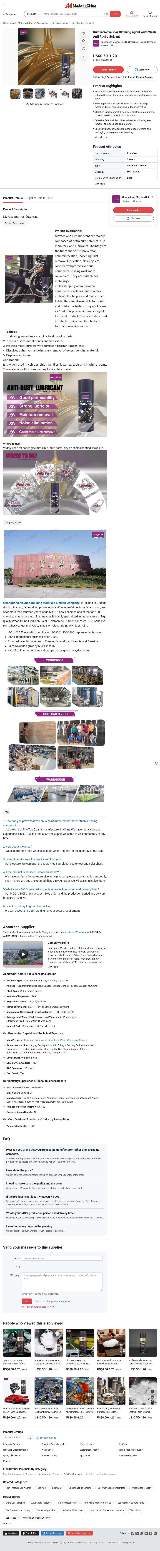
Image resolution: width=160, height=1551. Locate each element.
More (6, 1523)
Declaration (113, 1542)
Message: (15, 1275)
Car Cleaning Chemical (83, 22)
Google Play (30, 1533)
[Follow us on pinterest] (150, 1533)
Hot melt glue (86, 1444)
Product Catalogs (47, 1437)
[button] (5, 5)
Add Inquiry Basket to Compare (47, 104)
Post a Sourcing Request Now (38, 1306)
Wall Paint (46, 1449)
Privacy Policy (128, 1542)
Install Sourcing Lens (81, 1533)
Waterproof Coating (77, 1040)
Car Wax (42, 1487)
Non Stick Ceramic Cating (15, 1449)
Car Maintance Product (129, 1449)
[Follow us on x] (137, 1533)
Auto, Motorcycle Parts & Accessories (30, 22)
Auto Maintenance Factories (97, 1502)
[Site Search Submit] (115, 14)
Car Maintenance (60, 22)
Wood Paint (47, 1040)
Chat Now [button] (144, 69)
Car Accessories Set (67, 1502)
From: (17, 1258)
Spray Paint (85, 1455)
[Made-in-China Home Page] (80, 5)
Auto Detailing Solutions (79, 1487)
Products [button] (31, 13)
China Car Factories (15, 1502)
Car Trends (11, 1517)
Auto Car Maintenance (74, 1510)
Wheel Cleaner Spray (141, 1487)
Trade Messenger (52, 1533)
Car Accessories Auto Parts (131, 1502)
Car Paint (123, 1444)
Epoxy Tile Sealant (12, 1455)
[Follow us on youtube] (146, 1533)
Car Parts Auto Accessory (18, 1510)
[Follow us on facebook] (132, 1533)
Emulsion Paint (32, 1040)
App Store (11, 1533)
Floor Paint (60, 1040)
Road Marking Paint (128, 1455)
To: (19, 1266)
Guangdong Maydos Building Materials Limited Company (128, 41)
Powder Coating (49, 1455)
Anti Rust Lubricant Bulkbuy (36, 1517)
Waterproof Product (89, 1449)
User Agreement (97, 1542)
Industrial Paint (10, 1444)
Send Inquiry (108, 69)
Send (26, 1301)
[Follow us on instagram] (141, 1533)
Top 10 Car (135, 1510)
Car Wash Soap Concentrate (111, 1487)
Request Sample (144, 77)
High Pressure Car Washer (18, 1487)
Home (6, 22)
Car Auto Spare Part (46, 1510)
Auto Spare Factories (41, 1502)
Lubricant (57, 1487)
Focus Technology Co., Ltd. (58, 1542)
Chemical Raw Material (53, 1444)
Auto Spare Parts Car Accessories (107, 1510)
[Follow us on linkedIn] (155, 1533)
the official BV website (75, 932)
